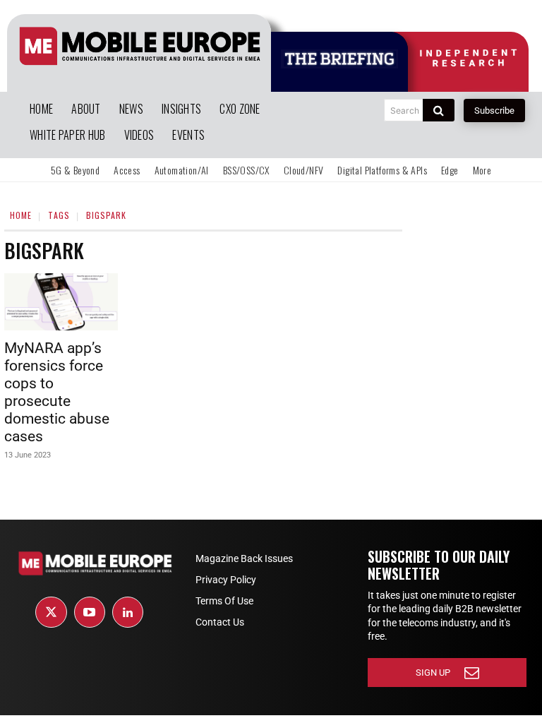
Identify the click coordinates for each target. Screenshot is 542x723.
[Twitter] (50, 612)
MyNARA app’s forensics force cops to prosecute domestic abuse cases (56, 392)
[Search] (438, 110)
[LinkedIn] (127, 612)
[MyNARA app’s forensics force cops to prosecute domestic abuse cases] (61, 301)
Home (21, 215)
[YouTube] (89, 612)
